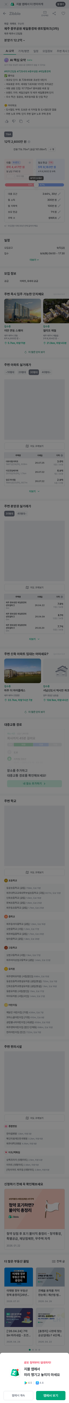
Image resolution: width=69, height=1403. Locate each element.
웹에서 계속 (18, 1395)
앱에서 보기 (50, 1395)
